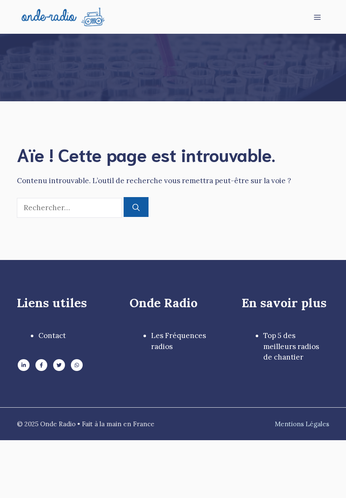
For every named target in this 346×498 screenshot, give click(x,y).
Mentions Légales (302, 424)
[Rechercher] (136, 207)
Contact (52, 335)
